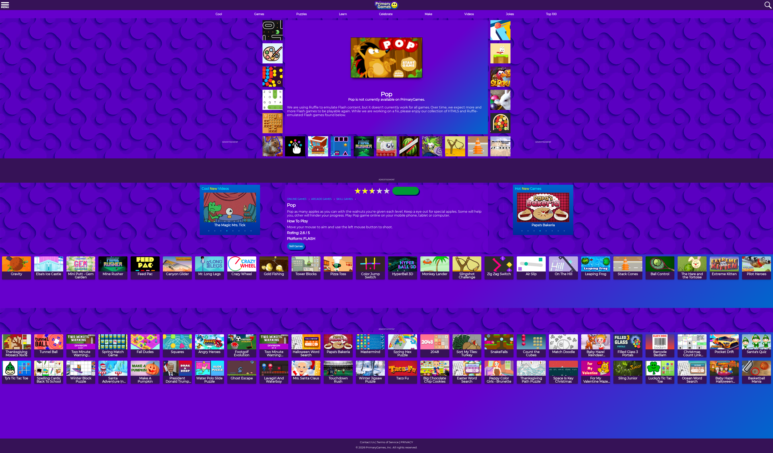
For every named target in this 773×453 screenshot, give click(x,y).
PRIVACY (407, 442)
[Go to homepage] (386, 5)
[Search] (768, 5)
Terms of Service (388, 442)
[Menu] (5, 5)
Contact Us (367, 442)
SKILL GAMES (344, 198)
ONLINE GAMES (296, 198)
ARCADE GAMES (321, 198)
